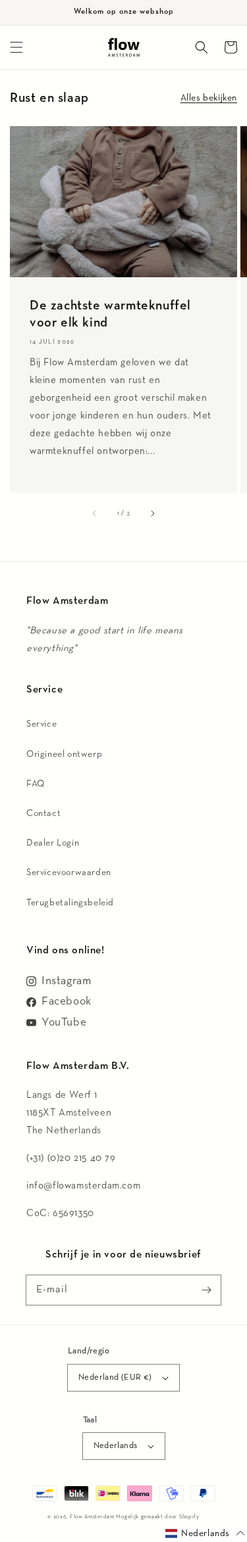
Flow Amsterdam (92, 1517)
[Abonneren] (206, 1289)
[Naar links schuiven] (94, 513)
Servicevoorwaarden (68, 872)
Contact (43, 813)
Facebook (66, 1001)
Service (41, 724)
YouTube (63, 1022)
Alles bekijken (208, 97)
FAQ (35, 783)
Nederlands (116, 1445)
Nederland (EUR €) (115, 1377)
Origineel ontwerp (64, 754)
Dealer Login (52, 843)
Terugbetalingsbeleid (70, 902)
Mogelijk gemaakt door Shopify (157, 1517)
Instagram (66, 981)
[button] (16, 47)
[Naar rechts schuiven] (152, 513)
